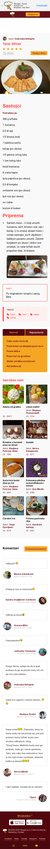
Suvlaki (36, 438)
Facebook (8, 839)
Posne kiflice (13, 351)
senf (24, 314)
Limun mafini (36, 401)
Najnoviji (13, 332)
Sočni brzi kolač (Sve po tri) (13, 476)
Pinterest (42, 839)
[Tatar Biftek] (27, 266)
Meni (25, 846)
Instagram (33, 839)
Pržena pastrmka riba (36, 514)
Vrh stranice (23, 815)
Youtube (24, 839)
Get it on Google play (34, 822)
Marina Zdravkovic (24, 574)
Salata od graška (13, 401)
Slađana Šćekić (27, 714)
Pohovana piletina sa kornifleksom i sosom (36, 476)
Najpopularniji (36, 332)
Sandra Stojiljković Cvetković (20, 599)
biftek (13, 318)
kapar (36, 314)
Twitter (16, 839)
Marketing (12, 832)
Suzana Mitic (21, 625)
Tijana (32, 797)
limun (12, 314)
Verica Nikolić (21, 771)
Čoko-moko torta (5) (17, 341)
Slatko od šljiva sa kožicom (21, 361)
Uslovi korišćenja (38, 830)
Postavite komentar (36, 549)
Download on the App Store (17, 822)
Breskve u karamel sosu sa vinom (13, 438)
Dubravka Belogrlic (25, 38)
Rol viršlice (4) (14, 366)
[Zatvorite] (2, 5)
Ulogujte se (33, 14)
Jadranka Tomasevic (25, 651)
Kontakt (21, 832)
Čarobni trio (13, 514)
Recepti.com (5, 831)
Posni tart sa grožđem (18, 356)
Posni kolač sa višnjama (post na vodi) (25, 346)
